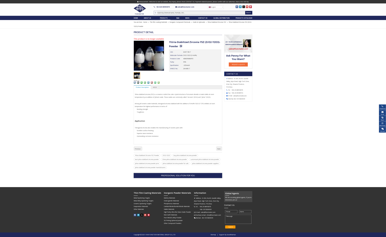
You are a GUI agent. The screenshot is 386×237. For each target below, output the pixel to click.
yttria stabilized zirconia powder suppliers (205, 163)
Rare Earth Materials (170, 215)
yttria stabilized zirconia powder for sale (175, 163)
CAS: (171, 52)
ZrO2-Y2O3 (166, 155)
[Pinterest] (250, 6)
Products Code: (175, 59)
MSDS (155, 87)
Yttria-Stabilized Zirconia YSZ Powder (147, 155)
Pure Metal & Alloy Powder (172, 218)
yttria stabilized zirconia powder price (147, 163)
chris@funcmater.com (214, 215)
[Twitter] (243, 6)
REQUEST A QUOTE (238, 64)
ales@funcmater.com (240, 96)
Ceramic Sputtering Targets (142, 204)
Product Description (142, 87)
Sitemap (213, 235)
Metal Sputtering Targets (142, 198)
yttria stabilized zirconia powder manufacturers (150, 167)
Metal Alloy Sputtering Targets (143, 201)
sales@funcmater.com (185, 7)
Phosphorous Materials (171, 204)
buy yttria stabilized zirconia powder (185, 155)
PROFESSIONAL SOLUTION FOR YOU (178, 175)
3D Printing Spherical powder (173, 220)
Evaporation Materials (141, 206)
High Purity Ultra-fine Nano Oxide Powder (177, 212)
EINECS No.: (174, 69)
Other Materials (139, 209)
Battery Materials (169, 198)
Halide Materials (169, 209)
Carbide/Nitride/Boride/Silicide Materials (177, 206)
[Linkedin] (240, 6)
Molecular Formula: (176, 55)
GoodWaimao (231, 235)
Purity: (172, 62)
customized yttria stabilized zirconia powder (204, 159)
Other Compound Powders (172, 223)
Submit (230, 227)
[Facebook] (237, 6)
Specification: (174, 65)
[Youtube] (247, 6)
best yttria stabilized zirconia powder (147, 159)
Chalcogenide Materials (171, 201)
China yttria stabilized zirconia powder (174, 159)
